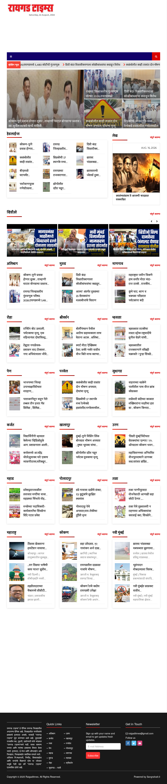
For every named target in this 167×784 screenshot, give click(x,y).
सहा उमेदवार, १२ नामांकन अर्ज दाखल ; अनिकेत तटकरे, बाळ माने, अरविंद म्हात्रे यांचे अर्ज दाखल (90, 546)
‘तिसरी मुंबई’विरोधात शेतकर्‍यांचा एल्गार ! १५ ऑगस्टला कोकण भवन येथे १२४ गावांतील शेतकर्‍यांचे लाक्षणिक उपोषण (140, 441)
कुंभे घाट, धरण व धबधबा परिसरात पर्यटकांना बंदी (137, 296)
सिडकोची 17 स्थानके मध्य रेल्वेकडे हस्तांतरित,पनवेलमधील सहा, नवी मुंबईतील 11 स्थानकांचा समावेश (141, 123)
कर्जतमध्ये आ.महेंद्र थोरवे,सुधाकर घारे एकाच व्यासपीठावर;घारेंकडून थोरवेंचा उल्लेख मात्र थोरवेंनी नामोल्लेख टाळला (35, 457)
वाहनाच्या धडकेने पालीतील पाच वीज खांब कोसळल (141, 387)
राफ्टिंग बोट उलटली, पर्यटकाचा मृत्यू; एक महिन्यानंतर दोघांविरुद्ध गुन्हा (34, 333)
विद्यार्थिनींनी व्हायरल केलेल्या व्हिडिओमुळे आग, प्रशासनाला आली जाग (35, 441)
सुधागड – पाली (55, 767)
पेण (50, 748)
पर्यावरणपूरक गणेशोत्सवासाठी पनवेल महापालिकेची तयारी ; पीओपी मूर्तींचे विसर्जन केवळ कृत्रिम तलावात (27, 186)
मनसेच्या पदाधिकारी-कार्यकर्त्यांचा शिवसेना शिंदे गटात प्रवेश (34, 511)
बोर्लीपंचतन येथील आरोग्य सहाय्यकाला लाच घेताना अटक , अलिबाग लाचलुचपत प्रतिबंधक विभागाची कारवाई (88, 333)
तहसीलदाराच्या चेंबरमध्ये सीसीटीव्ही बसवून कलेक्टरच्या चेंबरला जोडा (38, 588)
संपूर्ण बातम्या (155, 137)
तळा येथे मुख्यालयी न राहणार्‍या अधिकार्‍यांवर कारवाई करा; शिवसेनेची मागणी (141, 511)
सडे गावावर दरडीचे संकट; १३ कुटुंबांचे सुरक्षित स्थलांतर (88, 494)
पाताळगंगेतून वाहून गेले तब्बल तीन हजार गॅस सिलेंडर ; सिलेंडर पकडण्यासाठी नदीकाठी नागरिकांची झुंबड (35, 403)
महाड (51, 753)
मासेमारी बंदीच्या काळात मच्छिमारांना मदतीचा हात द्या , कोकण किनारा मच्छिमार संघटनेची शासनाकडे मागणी (141, 403)
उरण (68, 733)
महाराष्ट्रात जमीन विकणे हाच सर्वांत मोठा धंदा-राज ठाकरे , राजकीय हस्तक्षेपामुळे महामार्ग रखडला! (140, 279)
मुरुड (51, 757)
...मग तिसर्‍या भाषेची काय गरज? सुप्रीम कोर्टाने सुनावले (38, 567)
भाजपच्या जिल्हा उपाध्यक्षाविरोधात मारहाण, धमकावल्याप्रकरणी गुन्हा (35, 387)
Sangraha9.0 (153, 776)
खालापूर (69, 738)
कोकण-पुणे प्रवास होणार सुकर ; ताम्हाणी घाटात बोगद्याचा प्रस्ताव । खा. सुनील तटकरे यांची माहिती (44, 123)
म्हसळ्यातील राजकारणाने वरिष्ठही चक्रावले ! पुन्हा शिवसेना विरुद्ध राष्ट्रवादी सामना (141, 350)
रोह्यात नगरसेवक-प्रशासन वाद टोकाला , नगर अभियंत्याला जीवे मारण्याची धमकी (34, 350)
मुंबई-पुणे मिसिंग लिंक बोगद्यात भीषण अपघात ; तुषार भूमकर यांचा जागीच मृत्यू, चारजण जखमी (88, 441)
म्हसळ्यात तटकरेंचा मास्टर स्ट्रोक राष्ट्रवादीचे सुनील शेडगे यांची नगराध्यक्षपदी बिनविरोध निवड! (141, 333)
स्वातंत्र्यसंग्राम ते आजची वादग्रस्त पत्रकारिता (132, 198)
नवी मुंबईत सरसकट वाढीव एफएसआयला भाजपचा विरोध (143, 588)
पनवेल (68, 743)
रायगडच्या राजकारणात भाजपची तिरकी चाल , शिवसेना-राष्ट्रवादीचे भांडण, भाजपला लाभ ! (59, 173)
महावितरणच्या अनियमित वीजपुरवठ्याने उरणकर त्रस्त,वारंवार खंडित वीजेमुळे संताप (141, 457)
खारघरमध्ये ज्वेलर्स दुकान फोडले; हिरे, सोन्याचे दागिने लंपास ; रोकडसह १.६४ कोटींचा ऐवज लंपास (94, 173)
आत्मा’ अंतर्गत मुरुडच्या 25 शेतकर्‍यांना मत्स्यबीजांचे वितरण (87, 296)
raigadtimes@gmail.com (141, 733)
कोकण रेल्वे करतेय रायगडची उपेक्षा (89, 588)
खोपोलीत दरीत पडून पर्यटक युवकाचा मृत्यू (60, 186)
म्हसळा (68, 757)
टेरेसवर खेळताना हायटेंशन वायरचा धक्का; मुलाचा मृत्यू (37, 546)
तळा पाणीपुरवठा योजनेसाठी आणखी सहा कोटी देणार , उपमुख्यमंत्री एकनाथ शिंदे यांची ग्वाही (141, 494)
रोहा (50, 762)
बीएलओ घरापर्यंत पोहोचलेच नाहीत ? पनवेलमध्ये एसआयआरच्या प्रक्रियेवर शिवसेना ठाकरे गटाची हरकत (27, 173)
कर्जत (51, 738)
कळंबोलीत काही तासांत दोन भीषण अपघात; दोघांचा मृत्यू (134, 65)
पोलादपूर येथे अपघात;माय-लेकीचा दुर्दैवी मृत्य (86, 511)
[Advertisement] (110, 24)
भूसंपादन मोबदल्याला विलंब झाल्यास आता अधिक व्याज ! (142, 567)
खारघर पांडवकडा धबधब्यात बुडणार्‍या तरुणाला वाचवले (92, 160)
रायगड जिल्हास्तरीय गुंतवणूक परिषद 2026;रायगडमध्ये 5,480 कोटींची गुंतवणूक (102, 94)
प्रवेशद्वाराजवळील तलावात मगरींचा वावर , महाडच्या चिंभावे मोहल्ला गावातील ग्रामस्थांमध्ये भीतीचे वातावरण (36, 494)
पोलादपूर (69, 748)
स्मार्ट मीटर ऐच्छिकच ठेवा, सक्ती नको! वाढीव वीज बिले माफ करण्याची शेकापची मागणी (89, 350)
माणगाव (69, 753)
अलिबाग (52, 733)
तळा (50, 743)
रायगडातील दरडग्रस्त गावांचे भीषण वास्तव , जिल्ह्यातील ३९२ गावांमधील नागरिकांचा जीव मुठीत (90, 567)
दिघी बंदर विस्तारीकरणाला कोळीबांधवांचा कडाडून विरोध (74, 65)
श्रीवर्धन (69, 762)
